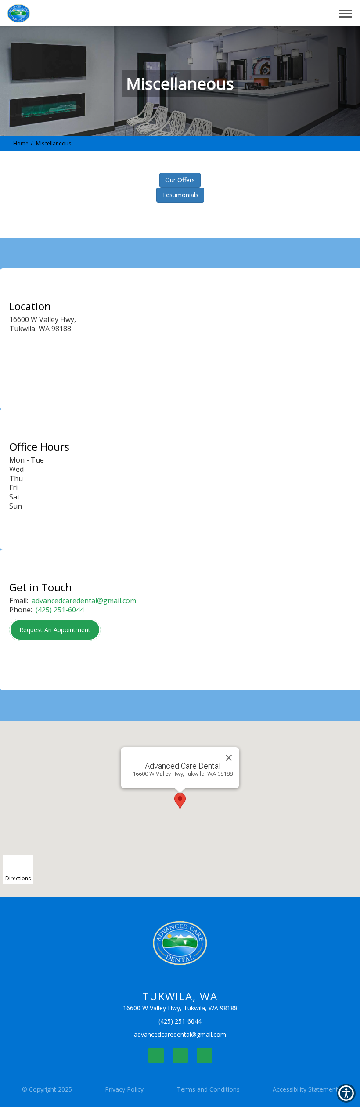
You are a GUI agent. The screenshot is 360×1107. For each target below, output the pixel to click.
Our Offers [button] (180, 180)
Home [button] (21, 143)
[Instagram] (180, 1055)
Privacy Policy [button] (124, 1089)
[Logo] (180, 943)
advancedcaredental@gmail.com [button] (84, 600)
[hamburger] (349, 12)
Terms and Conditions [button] (208, 1089)
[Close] (228, 757)
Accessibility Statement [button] (305, 1089)
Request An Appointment (54, 630)
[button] (304, 13)
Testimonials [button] (180, 195)
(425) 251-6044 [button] (60, 610)
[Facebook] (156, 1055)
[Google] (204, 1055)
